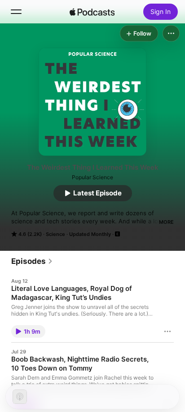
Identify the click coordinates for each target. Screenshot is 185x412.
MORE (166, 222)
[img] (92, 11)
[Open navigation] (16, 12)
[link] (32, 261)
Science (55, 234)
